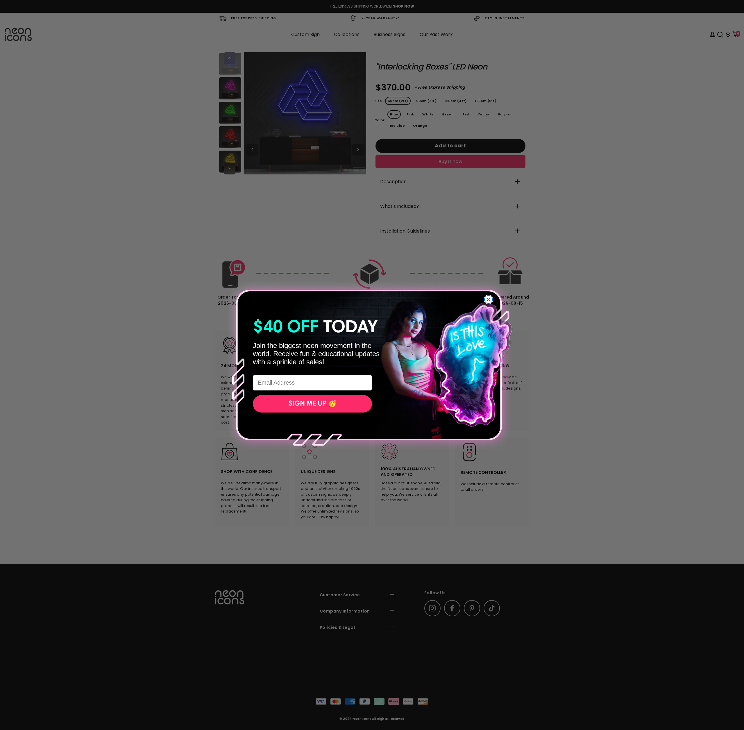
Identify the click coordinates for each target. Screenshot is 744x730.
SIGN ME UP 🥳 (312, 403)
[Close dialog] (488, 299)
